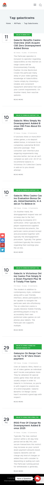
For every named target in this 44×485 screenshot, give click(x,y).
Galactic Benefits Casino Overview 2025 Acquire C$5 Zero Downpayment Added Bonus (27, 44)
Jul (6, 38)
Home (8, 23)
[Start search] (40, 5)
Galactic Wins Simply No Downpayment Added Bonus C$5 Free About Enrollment (27, 124)
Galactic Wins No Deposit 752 (27, 115)
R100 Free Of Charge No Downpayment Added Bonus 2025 (27, 425)
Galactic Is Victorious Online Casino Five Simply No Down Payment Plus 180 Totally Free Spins (27, 277)
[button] (37, 478)
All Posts (17, 23)
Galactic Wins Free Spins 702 (27, 417)
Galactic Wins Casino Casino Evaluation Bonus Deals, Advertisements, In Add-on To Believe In (28, 199)
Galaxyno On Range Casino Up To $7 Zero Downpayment (27, 356)
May (6, 349)
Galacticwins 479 (23, 35)
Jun (6, 118)
